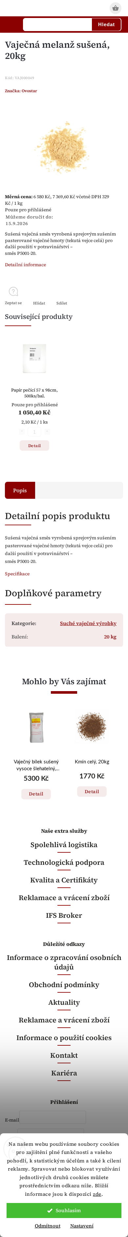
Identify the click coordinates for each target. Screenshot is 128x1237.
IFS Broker (64, 915)
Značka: (21, 91)
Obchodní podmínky (64, 984)
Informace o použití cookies (64, 1037)
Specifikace (17, 573)
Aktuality (64, 1002)
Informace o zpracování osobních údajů (64, 962)
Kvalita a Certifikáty (64, 880)
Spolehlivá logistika (64, 844)
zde (97, 1194)
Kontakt (64, 1055)
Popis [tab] (20, 490)
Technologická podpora (64, 862)
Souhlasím (68, 1210)
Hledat (106, 24)
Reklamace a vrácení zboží (64, 897)
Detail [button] (36, 794)
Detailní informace (25, 264)
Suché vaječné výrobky (88, 623)
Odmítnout (47, 1225)
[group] (36, 763)
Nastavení (82, 1225)
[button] (36, 787)
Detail (34, 445)
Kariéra (64, 1073)
